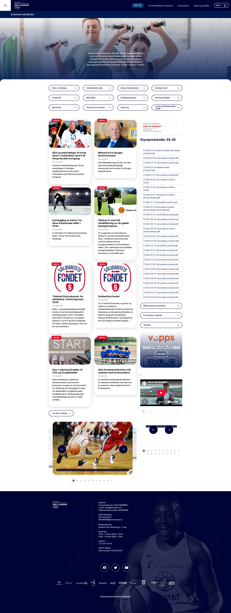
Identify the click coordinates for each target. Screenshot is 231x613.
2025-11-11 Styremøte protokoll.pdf (161, 202)
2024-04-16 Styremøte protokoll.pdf (162, 288)
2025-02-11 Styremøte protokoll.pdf (161, 250)
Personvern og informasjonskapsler (115, 596)
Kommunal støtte (162, 97)
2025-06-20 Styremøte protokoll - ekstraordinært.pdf (159, 230)
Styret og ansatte (201, 5)
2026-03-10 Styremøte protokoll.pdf (161, 175)
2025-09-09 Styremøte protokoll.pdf (162, 219)
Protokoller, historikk (152, 315)
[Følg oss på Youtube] (126, 568)
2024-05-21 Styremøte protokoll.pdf (161, 283)
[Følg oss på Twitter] (116, 568)
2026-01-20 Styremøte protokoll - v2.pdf (159, 181)
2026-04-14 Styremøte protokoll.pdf (162, 162)
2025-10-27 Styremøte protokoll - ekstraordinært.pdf (159, 196)
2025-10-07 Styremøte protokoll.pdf (161, 214)
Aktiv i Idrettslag (59, 88)
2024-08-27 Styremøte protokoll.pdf (162, 273)
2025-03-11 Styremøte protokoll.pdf (161, 245)
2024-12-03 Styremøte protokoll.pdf (161, 259)
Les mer (161, 354)
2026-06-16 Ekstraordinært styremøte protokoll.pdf (161, 152)
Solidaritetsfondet (94, 88)
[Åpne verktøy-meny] (5, 5)
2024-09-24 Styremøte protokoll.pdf (162, 269)
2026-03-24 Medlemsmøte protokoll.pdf (156, 168)
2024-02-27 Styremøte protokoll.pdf (162, 292)
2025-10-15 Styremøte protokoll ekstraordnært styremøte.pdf (158, 208)
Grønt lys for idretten (95, 107)
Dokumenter (183, 5)
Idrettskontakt (161, 88)
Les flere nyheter (59, 413)
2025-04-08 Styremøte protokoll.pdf (162, 241)
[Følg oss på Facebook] (105, 568)
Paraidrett (56, 97)
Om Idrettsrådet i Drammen (160, 5)
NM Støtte (90, 97)
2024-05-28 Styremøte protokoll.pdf (162, 278)
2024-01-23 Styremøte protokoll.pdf (161, 297)
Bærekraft (56, 107)
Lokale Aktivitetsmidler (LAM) (165, 107)
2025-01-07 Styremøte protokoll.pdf (161, 255)
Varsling (147, 325)
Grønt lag (125, 107)
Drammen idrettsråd (22, 14)
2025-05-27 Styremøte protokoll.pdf (161, 236)
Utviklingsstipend (128, 97)
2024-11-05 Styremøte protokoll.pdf (161, 264)
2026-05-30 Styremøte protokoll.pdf (162, 158)
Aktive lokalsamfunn (130, 88)
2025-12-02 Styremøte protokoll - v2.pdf (159, 188)
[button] (62, 449)
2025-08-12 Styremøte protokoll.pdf (161, 224)
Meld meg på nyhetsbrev (154, 305)
